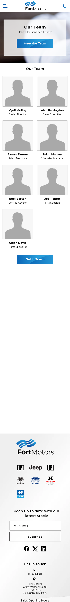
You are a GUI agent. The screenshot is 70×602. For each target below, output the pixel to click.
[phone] (64, 6)
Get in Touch (35, 259)
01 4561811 (35, 574)
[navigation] (5, 6)
